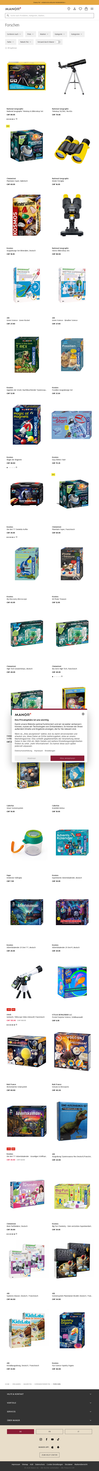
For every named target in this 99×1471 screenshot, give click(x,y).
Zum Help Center (49, 1455)
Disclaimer (69, 1464)
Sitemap (25, 1464)
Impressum (16, 1464)
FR (50, 1432)
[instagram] (40, 1439)
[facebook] (46, 1439)
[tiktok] (58, 1439)
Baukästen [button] (28, 1384)
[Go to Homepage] (13, 9)
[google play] (58, 1447)
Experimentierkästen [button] (42, 1384)
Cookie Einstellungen (55, 1464)
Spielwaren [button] (16, 1384)
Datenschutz (40, 1464)
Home (7, 1384)
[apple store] (52, 1447)
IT (78, 1432)
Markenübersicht (80, 1464)
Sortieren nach (12, 34)
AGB (31, 1464)
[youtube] (52, 1439)
